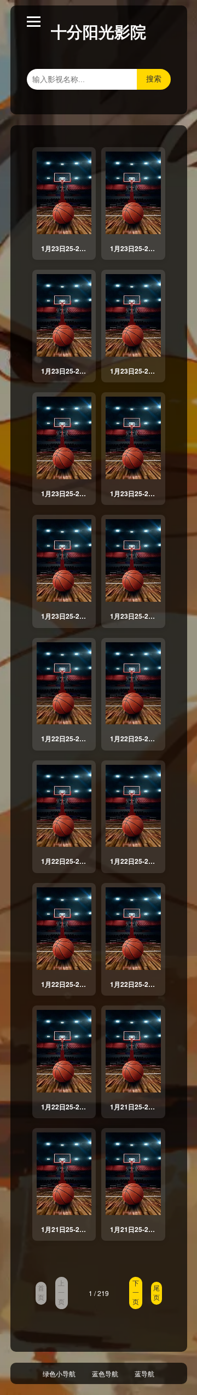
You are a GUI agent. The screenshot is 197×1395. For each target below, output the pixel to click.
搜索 (153, 78)
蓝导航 (144, 1373)
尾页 (156, 1292)
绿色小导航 (59, 1373)
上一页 (61, 1293)
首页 (41, 1292)
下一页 (135, 1293)
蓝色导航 (105, 1373)
